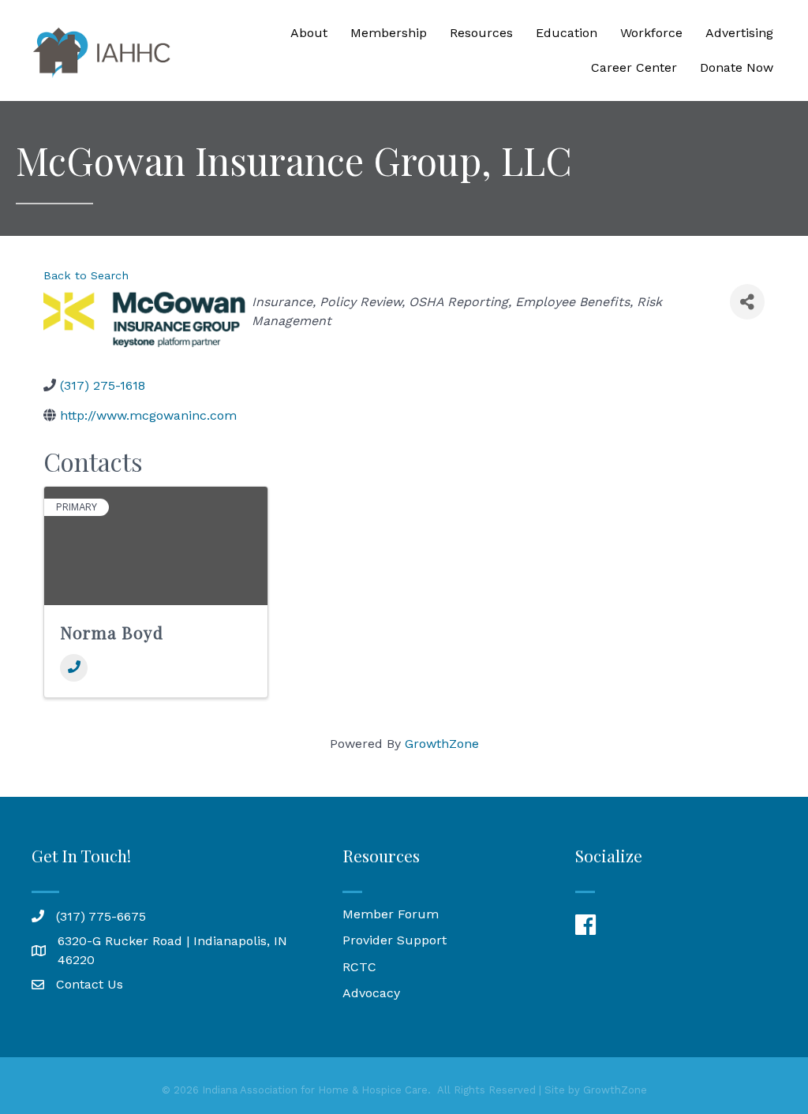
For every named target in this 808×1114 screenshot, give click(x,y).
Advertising (739, 32)
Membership (388, 32)
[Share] (747, 302)
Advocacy (371, 992)
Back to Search (86, 275)
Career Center (634, 67)
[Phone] (74, 668)
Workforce (651, 32)
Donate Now (736, 67)
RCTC (359, 966)
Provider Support (394, 940)
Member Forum (390, 914)
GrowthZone (442, 743)
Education (566, 32)
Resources (481, 32)
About (308, 32)
